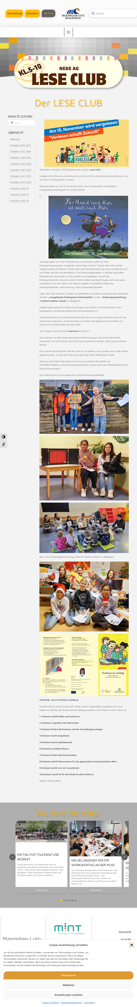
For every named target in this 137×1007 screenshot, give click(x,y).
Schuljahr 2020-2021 (20, 169)
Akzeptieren (68, 975)
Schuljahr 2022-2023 (20, 182)
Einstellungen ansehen (69, 994)
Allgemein (15, 139)
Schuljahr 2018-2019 (20, 157)
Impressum (89, 1002)
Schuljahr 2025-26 (19, 200)
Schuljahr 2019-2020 (20, 163)
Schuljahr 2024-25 (19, 194)
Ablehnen (68, 985)
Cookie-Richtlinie (50, 1002)
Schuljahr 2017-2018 (20, 151)
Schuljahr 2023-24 (19, 188)
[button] (131, 945)
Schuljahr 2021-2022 (20, 176)
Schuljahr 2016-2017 (20, 145)
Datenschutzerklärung (71, 1002)
